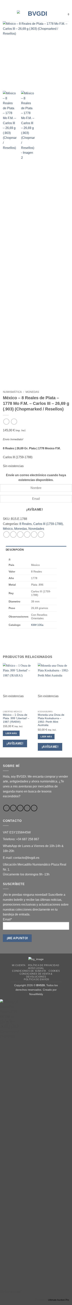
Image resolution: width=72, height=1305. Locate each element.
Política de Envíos (36, 979)
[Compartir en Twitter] (20, 534)
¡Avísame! (34, 509)
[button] (5, 14)
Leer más (11, 733)
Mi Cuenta (19, 965)
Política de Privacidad (43, 965)
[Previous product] (14, 422)
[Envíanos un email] (20, 808)
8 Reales (25, 523)
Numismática (12, 392)
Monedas (32, 392)
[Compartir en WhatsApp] (6, 534)
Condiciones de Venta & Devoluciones (36, 975)
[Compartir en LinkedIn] (41, 534)
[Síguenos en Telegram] (34, 808)
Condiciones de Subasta (29, 971)
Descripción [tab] (15, 549)
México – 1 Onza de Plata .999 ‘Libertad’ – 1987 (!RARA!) (16, 718)
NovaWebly (36, 994)
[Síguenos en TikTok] (13, 808)
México (8, 528)
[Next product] (6, 422)
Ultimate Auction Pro (58, 1300)
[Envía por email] (27, 534)
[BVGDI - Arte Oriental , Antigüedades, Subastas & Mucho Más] (36, 14)
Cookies (54, 971)
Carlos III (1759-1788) (48, 523)
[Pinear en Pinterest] (34, 534)
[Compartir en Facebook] (13, 534)
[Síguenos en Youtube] (27, 808)
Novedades (36, 528)
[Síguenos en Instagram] (6, 808)
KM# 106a (37, 624)
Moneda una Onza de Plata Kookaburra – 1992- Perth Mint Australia (51, 720)
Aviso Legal (36, 968)
